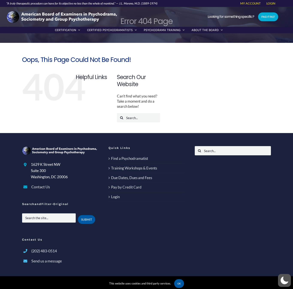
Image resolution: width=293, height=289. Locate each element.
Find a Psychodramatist (129, 158)
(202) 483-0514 (44, 251)
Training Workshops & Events (134, 168)
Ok (179, 283)
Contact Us (40, 186)
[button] (284, 280)
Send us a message (46, 261)
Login (115, 197)
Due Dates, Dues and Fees (131, 177)
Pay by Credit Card (126, 187)
